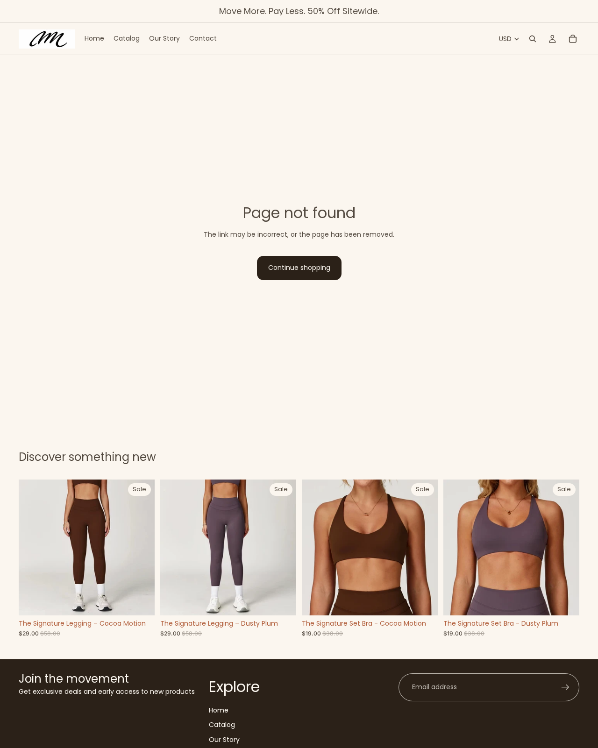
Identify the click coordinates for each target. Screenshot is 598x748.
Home (218, 710)
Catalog (222, 725)
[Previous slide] (33, 547)
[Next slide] (141, 547)
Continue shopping (299, 267)
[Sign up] (565, 687)
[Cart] (572, 38)
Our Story (224, 739)
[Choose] (140, 601)
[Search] (532, 38)
